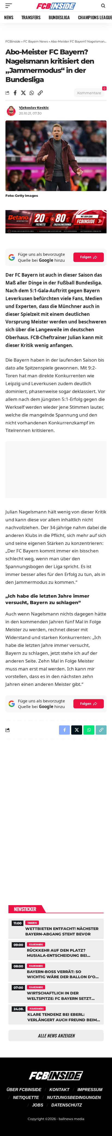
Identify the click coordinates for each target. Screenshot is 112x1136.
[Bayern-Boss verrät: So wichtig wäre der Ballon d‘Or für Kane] (56, 971)
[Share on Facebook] (15, 93)
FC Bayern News (35, 41)
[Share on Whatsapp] (32, 93)
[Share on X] (23, 93)
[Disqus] (56, 813)
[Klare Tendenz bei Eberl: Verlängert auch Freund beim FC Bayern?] (56, 1013)
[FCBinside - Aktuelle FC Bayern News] (56, 6)
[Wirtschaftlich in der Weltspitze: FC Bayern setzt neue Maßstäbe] (56, 992)
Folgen (85, 257)
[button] (10, 6)
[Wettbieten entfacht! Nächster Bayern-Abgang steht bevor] (56, 928)
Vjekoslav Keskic (34, 108)
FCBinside (12, 41)
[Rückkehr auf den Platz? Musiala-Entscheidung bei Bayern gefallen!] (56, 949)
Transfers (32, 922)
